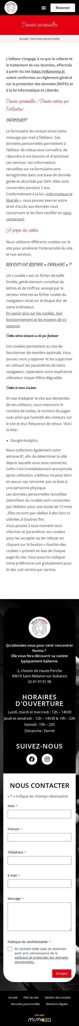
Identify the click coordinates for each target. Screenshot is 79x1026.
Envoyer (62, 973)
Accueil (24, 39)
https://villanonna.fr (48, 71)
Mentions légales (57, 1004)
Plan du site (31, 997)
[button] (43, 7)
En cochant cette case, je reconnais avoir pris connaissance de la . (41, 955)
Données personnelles (25, 1004)
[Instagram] (47, 759)
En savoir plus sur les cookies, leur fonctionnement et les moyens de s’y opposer (36, 319)
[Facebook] (31, 759)
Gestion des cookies (58, 997)
